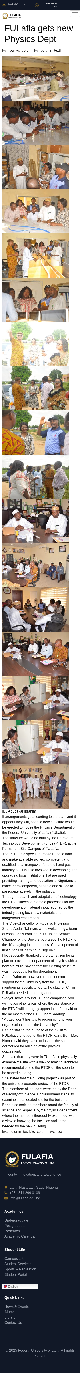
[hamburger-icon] (75, 13)
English (12, 1286)
